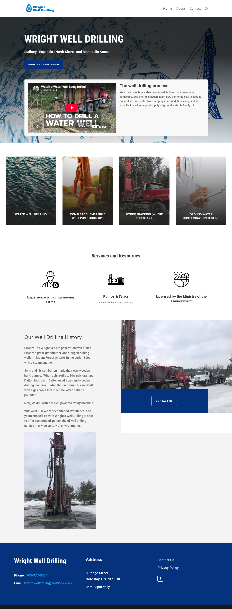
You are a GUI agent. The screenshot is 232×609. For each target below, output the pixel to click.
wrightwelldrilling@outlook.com (48, 583)
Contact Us (164, 401)
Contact (195, 9)
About (180, 9)
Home (167, 9)
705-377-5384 (36, 575)
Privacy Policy (168, 568)
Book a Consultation (43, 64)
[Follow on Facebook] (160, 579)
